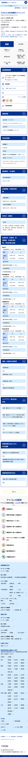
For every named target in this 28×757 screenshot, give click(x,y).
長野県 (22, 678)
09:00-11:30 (6, 208)
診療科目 (11, 583)
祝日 (6, 225)
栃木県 (16, 666)
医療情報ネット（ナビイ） (9, 2)
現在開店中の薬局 (5, 626)
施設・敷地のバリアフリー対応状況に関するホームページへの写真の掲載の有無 (13, 416)
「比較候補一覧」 (15, 27)
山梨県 (16, 678)
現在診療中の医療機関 (6, 577)
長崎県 (22, 705)
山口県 (16, 696)
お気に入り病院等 (5, 610)
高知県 (9, 702)
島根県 (16, 693)
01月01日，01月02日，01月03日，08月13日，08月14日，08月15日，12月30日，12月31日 (13, 228)
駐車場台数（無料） (8, 381)
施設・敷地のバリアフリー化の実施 (12, 408)
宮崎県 (22, 708)
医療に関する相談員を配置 (9, 479)
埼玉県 (9, 669)
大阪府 (9, 687)
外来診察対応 (6, 268)
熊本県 (9, 708)
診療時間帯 (5, 198)
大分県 (16, 708)
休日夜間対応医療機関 (20, 577)
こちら (17, 503)
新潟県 (9, 675)
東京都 (22, 669)
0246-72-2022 (12, 88)
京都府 (22, 684)
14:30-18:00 (13, 201)
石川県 (22, 675)
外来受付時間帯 (7, 204)
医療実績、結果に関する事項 (21, 62)
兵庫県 (16, 687)
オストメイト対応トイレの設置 (11, 432)
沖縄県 (9, 714)
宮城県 (22, 660)
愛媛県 (22, 699)
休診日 (4, 222)
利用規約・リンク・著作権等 (8, 736)
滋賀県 (16, 684)
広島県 (9, 696)
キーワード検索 (5, 571)
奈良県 (22, 687)
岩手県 (16, 660)
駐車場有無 (5, 367)
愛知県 (22, 681)
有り (4, 371)
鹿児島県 (10, 711)
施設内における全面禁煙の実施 (11, 452)
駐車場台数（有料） (8, 374)
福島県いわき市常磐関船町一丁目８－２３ (13, 154)
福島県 (22, 663)
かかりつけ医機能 (7, 62)
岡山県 (22, 693)
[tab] (7, 44)
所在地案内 (19, 736)
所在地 (4, 151)
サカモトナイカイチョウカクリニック (12, 123)
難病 (19, 595)
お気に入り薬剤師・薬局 (7, 639)
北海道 (9, 657)
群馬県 (22, 666)
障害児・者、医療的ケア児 (16, 592)
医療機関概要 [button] (6, 70)
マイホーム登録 (5, 724)
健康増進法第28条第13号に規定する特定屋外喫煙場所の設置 (13, 460)
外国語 (11, 586)
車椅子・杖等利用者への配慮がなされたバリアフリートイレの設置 (13, 425)
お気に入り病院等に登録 (7, 18)
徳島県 (9, 699)
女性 (10, 595)
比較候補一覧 (18, 610)
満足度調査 (17, 721)
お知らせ (3, 727)
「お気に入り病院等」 (20, 20)
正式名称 (5, 127)
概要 (7, 44)
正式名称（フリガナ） (8, 120)
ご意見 (2, 721)
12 (3, 384)
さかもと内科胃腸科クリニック (11, 130)
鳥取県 (9, 693)
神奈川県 (10, 672)
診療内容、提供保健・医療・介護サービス (21, 56)
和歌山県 (10, 690)
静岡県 (16, 681)
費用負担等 (7, 56)
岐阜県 (9, 681)
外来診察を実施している (9, 272)
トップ (2, 5)
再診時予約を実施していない (10, 265)
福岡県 (9, 705)
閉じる (14, 492)
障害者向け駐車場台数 (8, 388)
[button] (14, 114)
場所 (19, 583)
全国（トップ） (5, 646)
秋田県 (9, 663)
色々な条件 (21, 632)
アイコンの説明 (22, 97)
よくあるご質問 (19, 727)
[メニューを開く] (25, 2)
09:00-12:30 (6, 201)
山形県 (16, 663)
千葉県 (16, 669)
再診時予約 (5, 261)
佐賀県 (16, 705)
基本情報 (21, 44)
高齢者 (11, 589)
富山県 (16, 675)
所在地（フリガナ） (8, 158)
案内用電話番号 (7, 177)
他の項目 (11, 603)
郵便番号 (5, 144)
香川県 (16, 699)
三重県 (9, 684)
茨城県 (9, 666)
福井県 (9, 678)
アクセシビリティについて (7, 739)
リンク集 (3, 730)
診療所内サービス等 (21, 50)
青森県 (9, 660)
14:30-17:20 (13, 208)
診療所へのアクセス (7, 50)
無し (4, 482)
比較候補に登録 (5, 24)
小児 (19, 589)
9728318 (5, 148)
